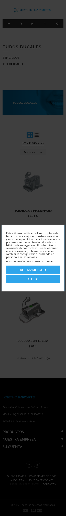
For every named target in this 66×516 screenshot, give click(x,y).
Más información (15, 261)
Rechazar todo (33, 270)
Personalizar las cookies (40, 261)
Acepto (33, 279)
